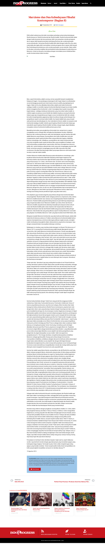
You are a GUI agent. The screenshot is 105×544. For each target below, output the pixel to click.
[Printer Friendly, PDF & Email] (52, 31)
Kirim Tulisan (72, 3)
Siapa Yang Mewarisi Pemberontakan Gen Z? (82, 509)
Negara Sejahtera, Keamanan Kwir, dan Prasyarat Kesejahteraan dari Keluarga (62, 510)
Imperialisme (85, 3)
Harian (49, 3)
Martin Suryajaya (59, 25)
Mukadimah (43, 3)
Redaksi (78, 3)
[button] (91, 3)
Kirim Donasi (87, 534)
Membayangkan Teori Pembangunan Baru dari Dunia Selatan (19, 510)
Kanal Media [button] (63, 3)
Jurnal (55, 3)
